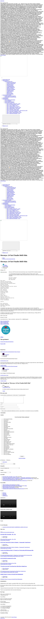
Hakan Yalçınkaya (6, 568)
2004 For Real (6, 445)
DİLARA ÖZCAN (10, 84)
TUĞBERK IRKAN (10, 86)
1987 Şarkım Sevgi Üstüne (8, 428)
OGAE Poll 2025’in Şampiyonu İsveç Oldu (10, 479)
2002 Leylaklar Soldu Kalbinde (9, 443)
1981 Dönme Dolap (7, 422)
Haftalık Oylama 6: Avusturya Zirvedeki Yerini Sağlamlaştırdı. (11, 574)
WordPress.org (5, 495)
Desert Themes (14, 617)
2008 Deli (5, 450)
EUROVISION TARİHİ (7, 95)
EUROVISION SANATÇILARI (10, 202)
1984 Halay (6, 425)
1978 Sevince (6, 420)
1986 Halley (6, 427)
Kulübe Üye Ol (5, 125)
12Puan (5, 265)
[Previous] (0, 531)
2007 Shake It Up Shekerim (8, 449)
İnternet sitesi (2, 408)
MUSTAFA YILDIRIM (11, 89)
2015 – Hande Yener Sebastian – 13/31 (13, 113)
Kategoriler (2, 468)
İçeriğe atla (2, 0)
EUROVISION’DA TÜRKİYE (10, 201)
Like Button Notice (3, 360)
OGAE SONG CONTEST (9, 102)
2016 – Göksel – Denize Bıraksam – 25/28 (14, 112)
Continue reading (3, 365)
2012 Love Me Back (7, 454)
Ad (1, 404)
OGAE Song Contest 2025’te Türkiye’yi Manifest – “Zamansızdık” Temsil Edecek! (17, 477)
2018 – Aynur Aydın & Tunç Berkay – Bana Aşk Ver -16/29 (17, 110)
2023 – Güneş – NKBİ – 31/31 (12, 105)
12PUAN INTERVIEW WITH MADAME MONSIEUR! (13, 485)
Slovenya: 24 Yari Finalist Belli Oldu (9, 258)
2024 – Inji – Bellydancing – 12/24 (13, 104)
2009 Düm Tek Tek (7, 451)
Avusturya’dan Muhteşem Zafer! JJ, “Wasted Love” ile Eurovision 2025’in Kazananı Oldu (18, 478)
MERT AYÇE (9, 92)
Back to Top (2, 618)
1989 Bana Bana (7, 430)
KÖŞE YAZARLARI (8, 81)
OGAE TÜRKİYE (8, 100)
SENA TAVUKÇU (10, 94)
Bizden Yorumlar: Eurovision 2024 (8, 486)
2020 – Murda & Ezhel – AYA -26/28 (13, 108)
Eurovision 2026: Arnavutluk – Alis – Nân (10, 476)
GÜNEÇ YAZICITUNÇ (11, 83)
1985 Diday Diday (7, 426)
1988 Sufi (5, 429)
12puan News (6, 354)
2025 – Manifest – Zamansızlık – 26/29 (13, 103)
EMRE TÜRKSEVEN (11, 87)
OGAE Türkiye (3, 55)
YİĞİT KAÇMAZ (10, 85)
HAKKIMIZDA (5, 98)
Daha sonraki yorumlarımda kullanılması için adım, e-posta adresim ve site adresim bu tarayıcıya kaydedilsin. (20, 410)
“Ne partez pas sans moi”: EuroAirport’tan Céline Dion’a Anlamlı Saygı (15, 480)
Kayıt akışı (4, 493)
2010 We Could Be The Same (9, 452)
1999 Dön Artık (6, 440)
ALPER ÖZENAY (10, 91)
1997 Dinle (6, 438)
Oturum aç (4, 492)
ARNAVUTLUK (3, 532)
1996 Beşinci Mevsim (7, 437)
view (7, 360)
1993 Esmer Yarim (7, 435)
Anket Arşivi (5, 461)
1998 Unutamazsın (7, 439)
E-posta (2, 406)
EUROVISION (5, 266)
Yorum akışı (5, 494)
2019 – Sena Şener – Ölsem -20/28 (13, 109)
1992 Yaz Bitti (6, 434)
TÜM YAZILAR (5, 80)
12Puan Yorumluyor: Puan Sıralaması (9, 484)
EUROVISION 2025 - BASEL (5, 548)
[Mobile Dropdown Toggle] (11, 95)
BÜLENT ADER (10, 93)
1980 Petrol (6, 421)
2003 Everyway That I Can (8, 444)
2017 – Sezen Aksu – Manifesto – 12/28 (13, 111)
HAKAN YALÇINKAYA (11, 82)
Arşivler (1, 472)
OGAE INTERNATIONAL (9, 101)
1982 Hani (5, 423)
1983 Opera (6, 424)
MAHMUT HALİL (10, 90)
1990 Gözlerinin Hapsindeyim (9, 431)
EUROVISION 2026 (6, 79)
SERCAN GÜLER (10, 88)
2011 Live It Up (6, 453)
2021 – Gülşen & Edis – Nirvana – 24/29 (14, 107)
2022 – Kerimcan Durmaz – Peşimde (13, 106)
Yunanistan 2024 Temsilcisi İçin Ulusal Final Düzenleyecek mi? (13, 488)
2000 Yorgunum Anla (7, 441)
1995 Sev (5, 436)
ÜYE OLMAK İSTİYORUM (10, 99)
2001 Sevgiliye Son (7, 442)
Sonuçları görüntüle (22, 458)
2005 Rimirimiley (7, 446)
